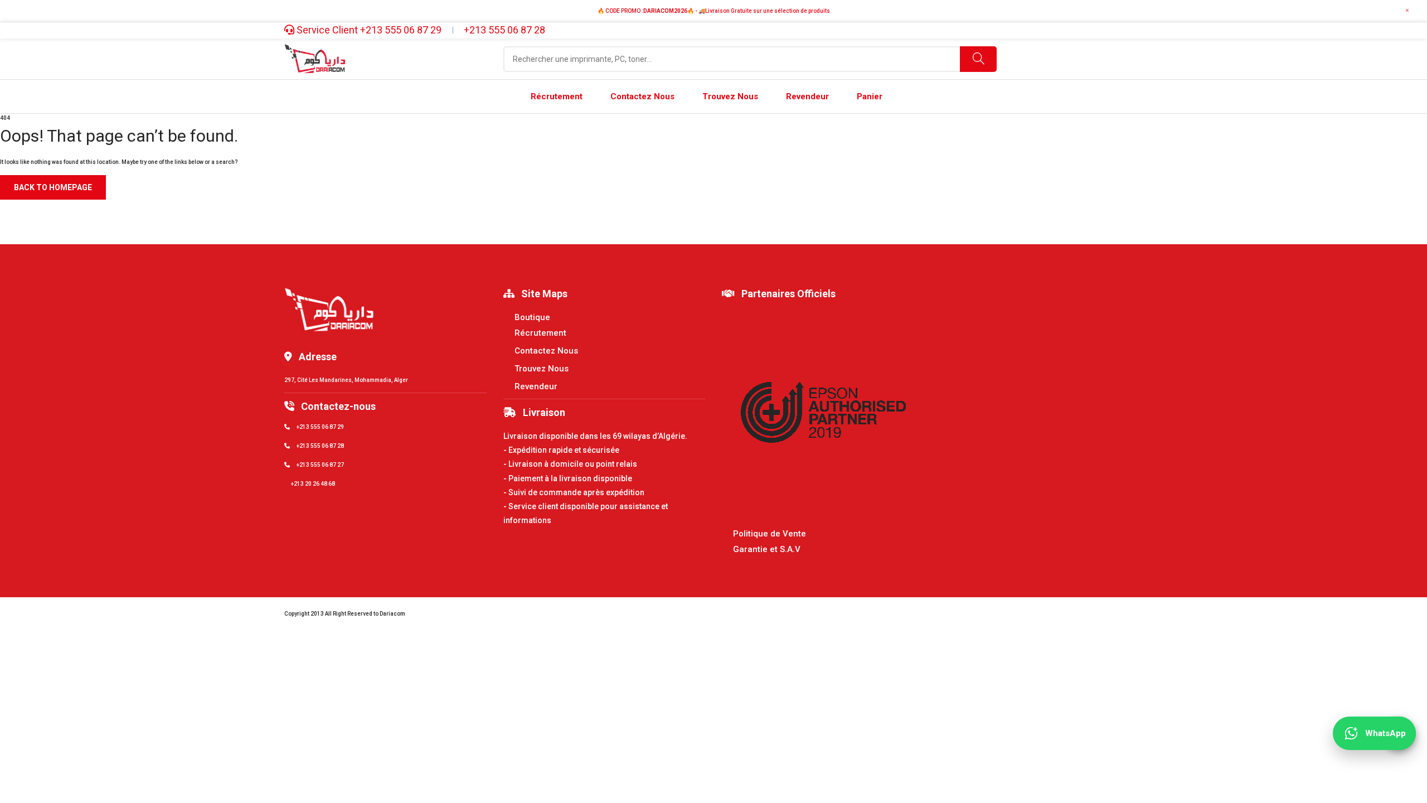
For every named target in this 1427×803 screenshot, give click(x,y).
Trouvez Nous (542, 369)
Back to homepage (53, 187)
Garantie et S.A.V (766, 549)
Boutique (532, 317)
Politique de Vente (769, 534)
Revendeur (536, 386)
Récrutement (540, 333)
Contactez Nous (546, 351)
